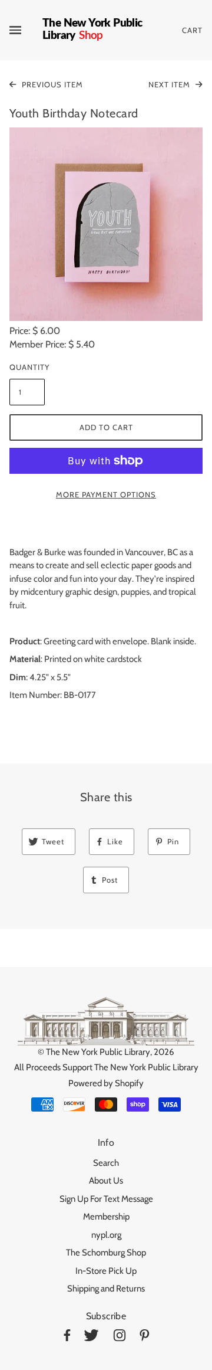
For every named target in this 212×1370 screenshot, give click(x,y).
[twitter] (91, 1337)
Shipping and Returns (106, 1288)
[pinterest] (144, 1337)
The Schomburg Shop (106, 1252)
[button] (106, 224)
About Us (106, 1180)
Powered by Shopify (106, 1083)
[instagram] (119, 1337)
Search (106, 1163)
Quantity (27, 367)
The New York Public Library (98, 1052)
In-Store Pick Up (106, 1271)
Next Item (170, 84)
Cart (192, 30)
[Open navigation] (25, 30)
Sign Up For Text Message (106, 1199)
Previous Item (51, 84)
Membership (106, 1216)
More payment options (106, 494)
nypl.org (106, 1235)
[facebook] (67, 1337)
